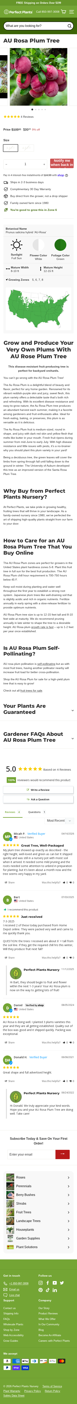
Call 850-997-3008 (47, 11)
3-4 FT (10, 148)
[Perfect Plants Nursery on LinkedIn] (55, 1290)
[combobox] (38, 26)
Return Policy (52, 1391)
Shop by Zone (11, 1329)
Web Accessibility (13, 1335)
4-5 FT (26, 148)
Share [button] (11, 882)
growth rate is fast (42, 627)
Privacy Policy (32, 1391)
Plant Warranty (11, 1391)
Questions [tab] (34, 812)
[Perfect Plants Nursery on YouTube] (55, 1283)
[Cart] (63, 12)
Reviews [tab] (10, 812)
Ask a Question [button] (40, 799)
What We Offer (46, 1319)
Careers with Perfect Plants (54, 1340)
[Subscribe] (62, 1154)
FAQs (6, 1319)
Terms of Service (52, 1386)
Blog (41, 1329)
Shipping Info (10, 1313)
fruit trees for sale (31, 690)
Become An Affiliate (49, 1335)
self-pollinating (46, 663)
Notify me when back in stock (62, 163)
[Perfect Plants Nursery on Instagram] (40, 1283)
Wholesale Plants (13, 1324)
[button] (65, 882)
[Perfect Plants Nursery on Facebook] (48, 1283)
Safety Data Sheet (13, 1395)
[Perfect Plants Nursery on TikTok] (48, 1290)
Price (6, 129)
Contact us (9, 1308)
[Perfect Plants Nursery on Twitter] (62, 1283)
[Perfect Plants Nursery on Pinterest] (40, 1290)
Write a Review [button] (40, 790)
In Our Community (48, 1324)
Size (6, 140)
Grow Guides (10, 1340)
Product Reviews (48, 1313)
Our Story (44, 1308)
